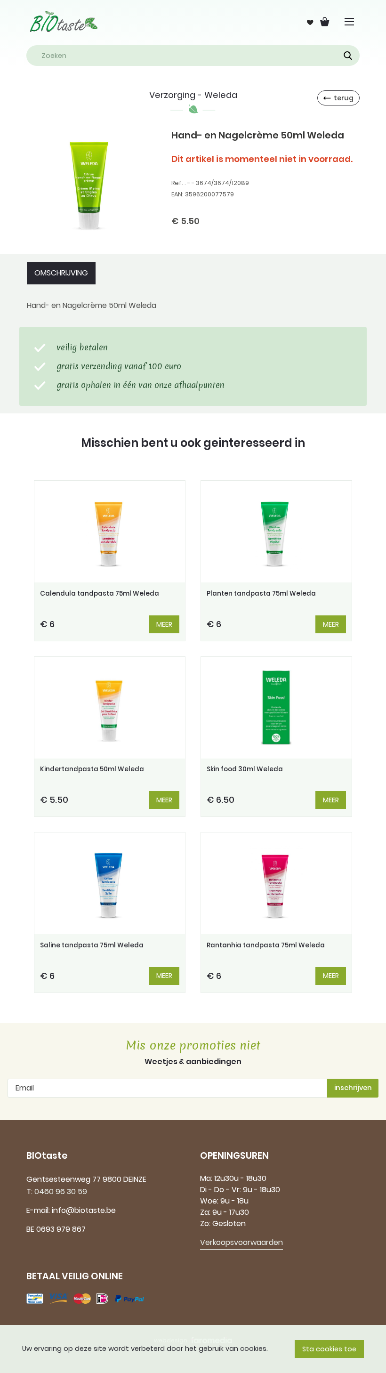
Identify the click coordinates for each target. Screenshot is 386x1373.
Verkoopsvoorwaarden (241, 1242)
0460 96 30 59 (60, 1191)
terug (344, 98)
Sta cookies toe (329, 1349)
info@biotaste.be (84, 1210)
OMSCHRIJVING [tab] (61, 272)
